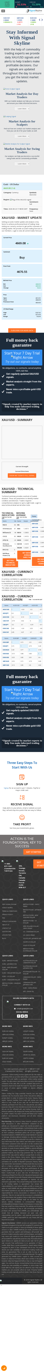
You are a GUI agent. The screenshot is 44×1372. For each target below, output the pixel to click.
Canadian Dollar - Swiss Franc (32, 978)
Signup (6, 788)
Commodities (37, 520)
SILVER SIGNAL (28, 1051)
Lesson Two (6, 935)
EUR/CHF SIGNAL (7, 1058)
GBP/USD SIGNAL (8, 1034)
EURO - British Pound (10, 961)
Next (43, 20)
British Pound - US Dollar (30, 922)
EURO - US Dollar (8, 976)
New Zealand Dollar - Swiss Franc (31, 927)
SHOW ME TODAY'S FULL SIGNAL (22, 475)
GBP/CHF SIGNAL (29, 1041)
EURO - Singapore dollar (11, 973)
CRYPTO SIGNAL (28, 1058)
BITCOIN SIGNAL (28, 1062)
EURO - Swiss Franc (30, 988)
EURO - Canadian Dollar (11, 980)
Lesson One (6, 932)
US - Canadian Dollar (31, 932)
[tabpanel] (21, 20)
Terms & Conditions (9, 911)
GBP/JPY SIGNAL (7, 1041)
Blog (4, 938)
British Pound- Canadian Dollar (11, 984)
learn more (22, 109)
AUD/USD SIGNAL (29, 1034)
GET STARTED (33, 851)
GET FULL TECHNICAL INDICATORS (10, 562)
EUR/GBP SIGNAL (29, 1038)
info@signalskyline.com (25, 1009)
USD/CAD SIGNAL (8, 1055)
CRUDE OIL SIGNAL (29, 1055)
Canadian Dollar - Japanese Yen (30, 983)
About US (5, 925)
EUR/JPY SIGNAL (7, 1038)
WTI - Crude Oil (28, 991)
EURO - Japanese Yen (9, 964)
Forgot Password (9, 921)
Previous (40, 20)
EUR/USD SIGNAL (8, 1031)
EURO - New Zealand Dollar (9, 968)
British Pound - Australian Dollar (30, 950)
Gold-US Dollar (29, 945)
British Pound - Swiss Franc (31, 905)
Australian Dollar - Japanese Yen (30, 967)
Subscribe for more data (22, 330)
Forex (34, 516)
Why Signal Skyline (9, 904)
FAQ (3, 918)
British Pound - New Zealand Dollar (30, 916)
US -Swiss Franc (29, 935)
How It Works (7, 908)
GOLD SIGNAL (7, 1062)
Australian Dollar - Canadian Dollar (30, 962)
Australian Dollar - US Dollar (31, 973)
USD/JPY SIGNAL (28, 1031)
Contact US (6, 928)
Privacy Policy (7, 914)
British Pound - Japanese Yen (32, 911)
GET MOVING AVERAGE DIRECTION (27, 555)
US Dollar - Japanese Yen (32, 938)
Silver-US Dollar (29, 942)
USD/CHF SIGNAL (8, 1051)
